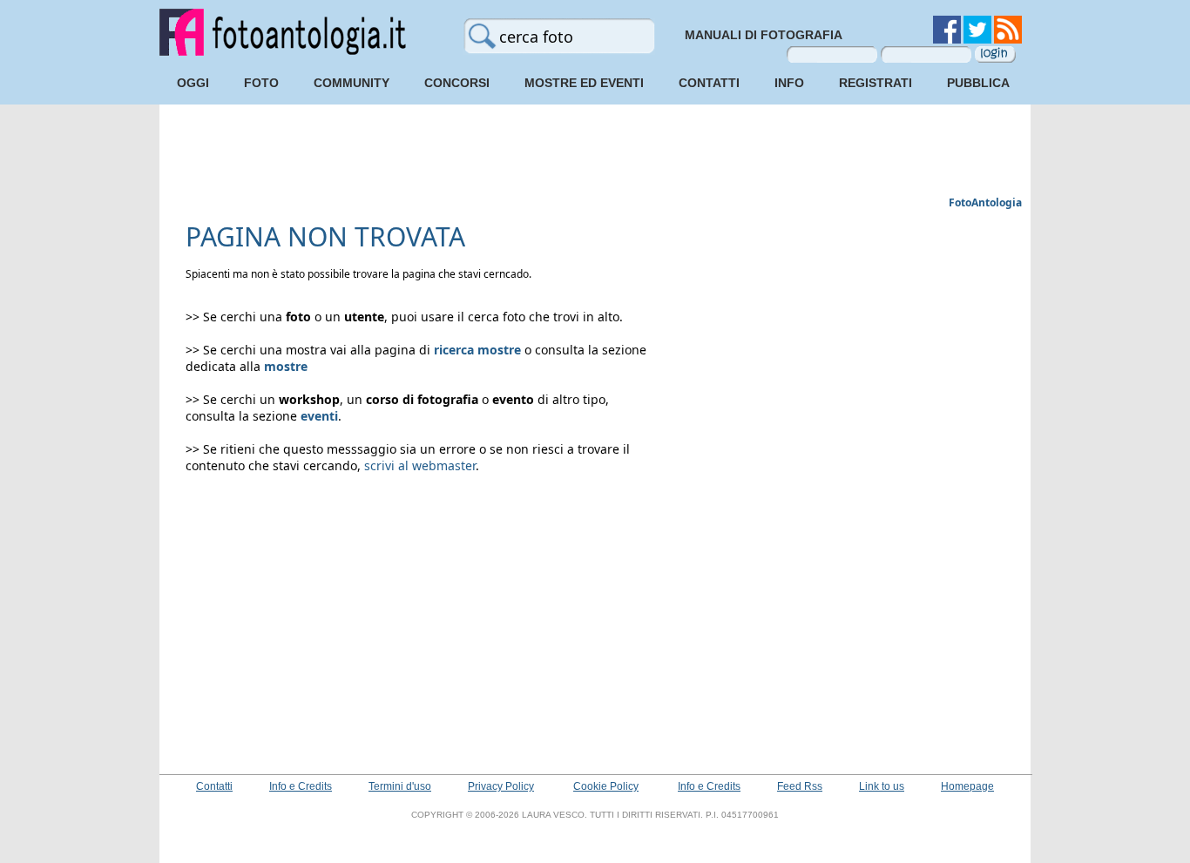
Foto (261, 83)
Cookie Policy (606, 786)
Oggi (193, 83)
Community (351, 83)
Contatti (709, 83)
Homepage (967, 786)
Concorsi (457, 83)
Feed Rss (799, 786)
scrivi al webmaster (420, 465)
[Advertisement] (595, 152)
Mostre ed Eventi (584, 83)
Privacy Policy (501, 786)
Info (789, 83)
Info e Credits (300, 786)
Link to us (881, 786)
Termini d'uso (399, 786)
